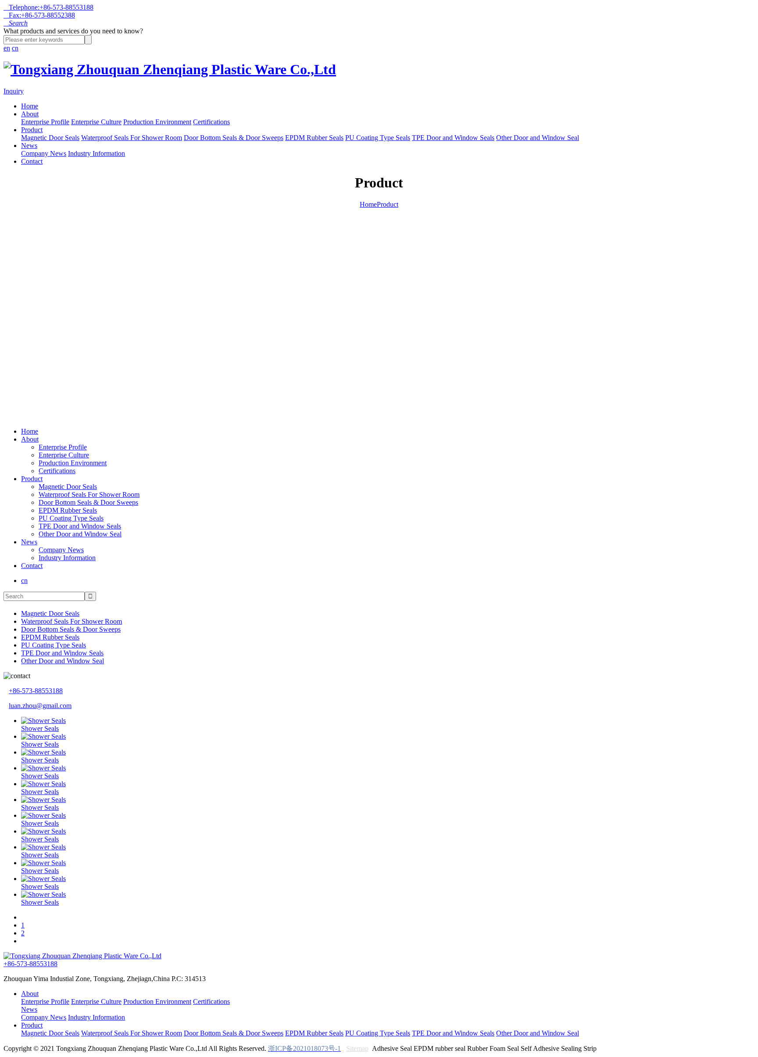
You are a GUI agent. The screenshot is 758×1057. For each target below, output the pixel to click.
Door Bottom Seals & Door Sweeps (233, 137)
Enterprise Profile (45, 122)
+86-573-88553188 (36, 690)
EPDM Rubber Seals (314, 137)
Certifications (211, 122)
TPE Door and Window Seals (453, 137)
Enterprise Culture (96, 122)
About (30, 114)
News (29, 145)
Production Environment (157, 122)
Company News (43, 153)
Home (29, 106)
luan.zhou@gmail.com (40, 705)
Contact (32, 161)
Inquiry (14, 91)
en (7, 48)
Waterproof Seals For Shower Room (131, 137)
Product (32, 129)
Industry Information (96, 153)
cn (15, 48)
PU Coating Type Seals (377, 137)
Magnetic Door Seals (50, 137)
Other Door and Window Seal (537, 137)
